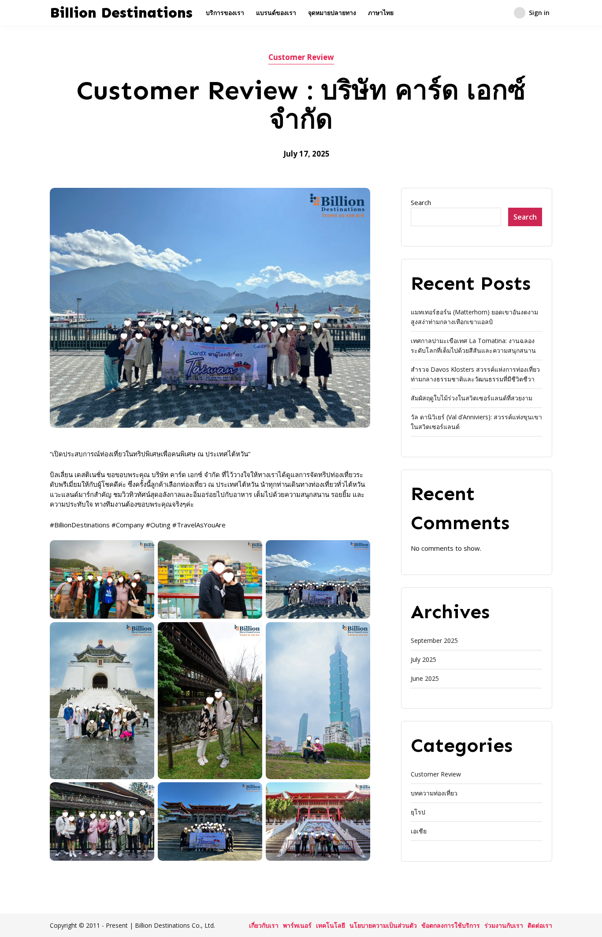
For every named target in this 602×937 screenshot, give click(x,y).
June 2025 (425, 678)
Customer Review (301, 57)
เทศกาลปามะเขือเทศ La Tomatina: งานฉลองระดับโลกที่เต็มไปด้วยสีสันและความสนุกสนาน (473, 345)
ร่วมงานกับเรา (503, 925)
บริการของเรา (225, 12)
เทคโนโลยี (330, 925)
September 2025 (434, 640)
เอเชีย (419, 831)
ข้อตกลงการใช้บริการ (450, 925)
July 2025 (423, 659)
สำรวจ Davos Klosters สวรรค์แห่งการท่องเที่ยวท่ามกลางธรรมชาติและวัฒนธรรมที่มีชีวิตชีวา (475, 374)
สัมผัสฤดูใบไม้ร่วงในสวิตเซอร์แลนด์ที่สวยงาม (471, 398)
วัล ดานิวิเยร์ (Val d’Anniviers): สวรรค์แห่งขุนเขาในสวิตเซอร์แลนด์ (476, 422)
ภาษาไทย (381, 12)
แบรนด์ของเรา (276, 12)
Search (421, 202)
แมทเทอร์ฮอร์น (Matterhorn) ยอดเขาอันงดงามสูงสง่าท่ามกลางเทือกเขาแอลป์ (474, 317)
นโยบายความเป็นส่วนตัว (383, 925)
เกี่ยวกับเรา (264, 925)
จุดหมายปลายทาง (332, 12)
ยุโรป (418, 812)
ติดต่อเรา (540, 925)
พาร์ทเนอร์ (297, 925)
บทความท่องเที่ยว (434, 793)
